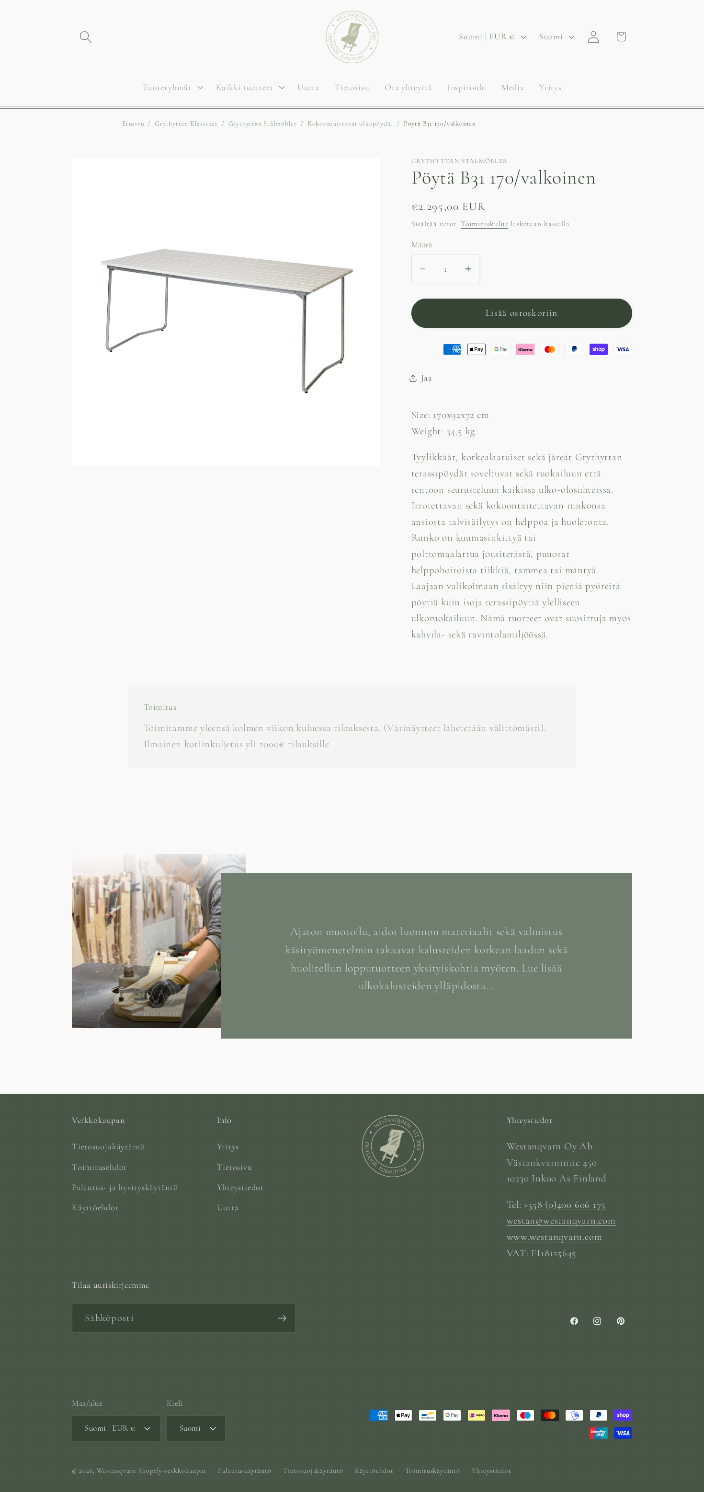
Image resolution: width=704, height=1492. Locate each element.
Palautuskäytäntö (245, 1471)
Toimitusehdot (99, 1167)
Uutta (228, 1207)
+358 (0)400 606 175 (565, 1205)
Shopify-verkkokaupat (172, 1471)
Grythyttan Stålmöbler (262, 123)
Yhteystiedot (240, 1187)
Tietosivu (234, 1167)
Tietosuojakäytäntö (108, 1146)
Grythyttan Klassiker (186, 123)
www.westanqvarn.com (554, 1237)
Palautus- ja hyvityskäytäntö (125, 1187)
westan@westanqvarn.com (561, 1220)
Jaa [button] (426, 377)
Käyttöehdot (95, 1207)
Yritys (228, 1146)
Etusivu (133, 123)
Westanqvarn (116, 1471)
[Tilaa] (281, 1318)
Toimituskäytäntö (432, 1471)
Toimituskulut (484, 224)
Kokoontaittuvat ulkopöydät (350, 123)
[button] (85, 36)
